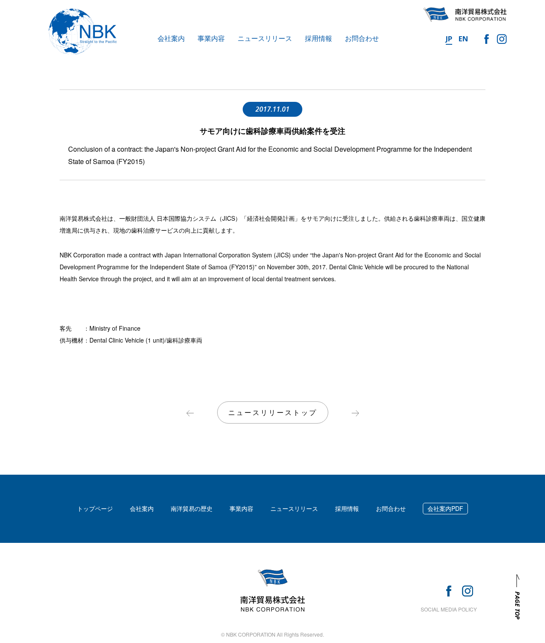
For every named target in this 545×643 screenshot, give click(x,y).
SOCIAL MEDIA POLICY (449, 609)
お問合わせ (362, 38)
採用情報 (318, 38)
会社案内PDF (445, 508)
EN (463, 38)
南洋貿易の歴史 (191, 508)
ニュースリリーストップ (272, 412)
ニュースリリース (265, 38)
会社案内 (171, 38)
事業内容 (211, 38)
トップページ (95, 508)
